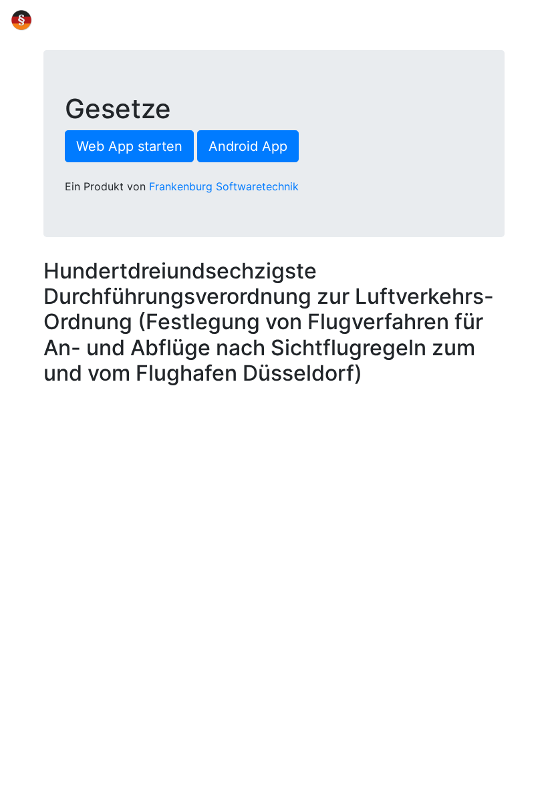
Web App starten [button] (129, 146)
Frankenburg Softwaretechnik (224, 186)
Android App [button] (248, 146)
